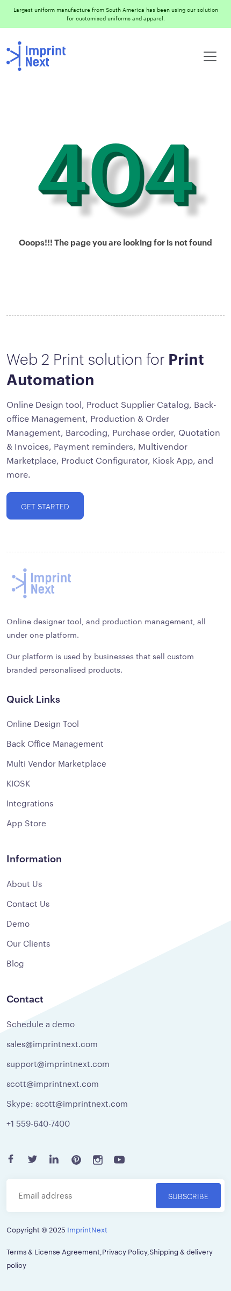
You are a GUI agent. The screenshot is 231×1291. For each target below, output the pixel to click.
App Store (26, 822)
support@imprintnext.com (58, 1063)
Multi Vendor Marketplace (56, 763)
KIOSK (18, 783)
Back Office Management (55, 743)
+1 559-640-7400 (38, 1123)
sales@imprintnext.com (52, 1043)
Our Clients (28, 943)
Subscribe (188, 1196)
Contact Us (27, 903)
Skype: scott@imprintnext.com (67, 1103)
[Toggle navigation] (210, 56)
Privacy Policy (124, 1251)
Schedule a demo (40, 1023)
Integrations (29, 803)
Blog (15, 963)
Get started (45, 506)
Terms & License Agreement (53, 1251)
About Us (24, 883)
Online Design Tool (42, 723)
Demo (18, 923)
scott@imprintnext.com (52, 1083)
